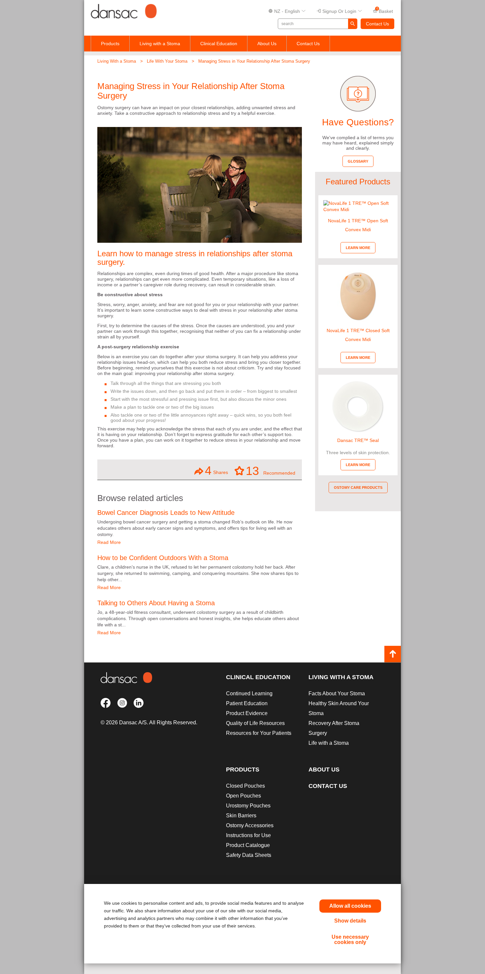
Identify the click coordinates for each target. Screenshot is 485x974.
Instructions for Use (248, 835)
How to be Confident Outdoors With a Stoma (162, 557)
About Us (266, 43)
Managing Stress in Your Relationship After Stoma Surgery (254, 61)
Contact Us (377, 23)
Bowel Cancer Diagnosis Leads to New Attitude (166, 512)
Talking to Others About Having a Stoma (156, 603)
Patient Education (247, 703)
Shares (216, 470)
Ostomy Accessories (250, 825)
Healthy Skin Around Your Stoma (338, 708)
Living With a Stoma (116, 61)
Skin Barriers (241, 815)
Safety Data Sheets (248, 855)
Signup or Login (339, 11)
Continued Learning (249, 693)
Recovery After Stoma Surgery (333, 728)
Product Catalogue (248, 845)
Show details (350, 921)
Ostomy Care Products (358, 487)
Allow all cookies (350, 906)
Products (110, 43)
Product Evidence (247, 713)
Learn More (358, 248)
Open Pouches (243, 796)
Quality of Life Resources (255, 723)
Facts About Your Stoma (336, 693)
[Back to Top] (392, 654)
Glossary (358, 161)
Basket (384, 10)
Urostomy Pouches (248, 805)
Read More (109, 542)
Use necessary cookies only (350, 939)
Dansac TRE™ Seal (358, 440)
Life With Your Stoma (167, 61)
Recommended (270, 470)
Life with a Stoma (328, 743)
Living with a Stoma (160, 43)
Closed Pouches (245, 786)
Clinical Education (218, 43)
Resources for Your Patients (258, 733)
